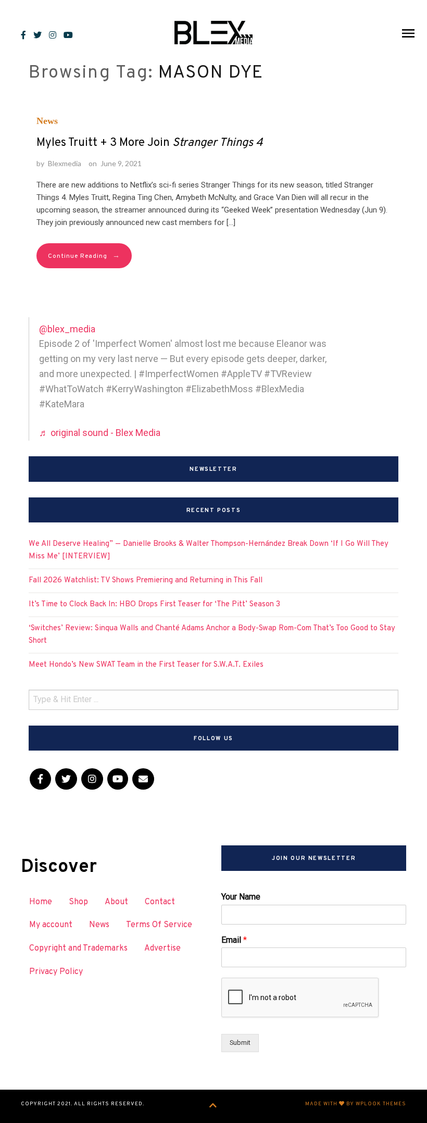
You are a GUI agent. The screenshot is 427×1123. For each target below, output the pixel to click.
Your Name (240, 897)
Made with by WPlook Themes (355, 1104)
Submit (240, 1042)
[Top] (213, 1106)
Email (234, 940)
